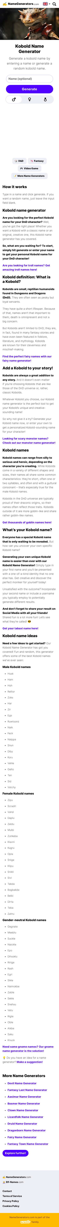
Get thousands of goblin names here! (27, 522)
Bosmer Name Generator (24, 1103)
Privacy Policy (11, 1201)
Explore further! (15, 1153)
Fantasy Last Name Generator (27, 1090)
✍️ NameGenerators (17, 1177)
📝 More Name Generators (29, 175)
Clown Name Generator (23, 1110)
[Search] (54, 4)
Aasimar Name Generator (24, 1096)
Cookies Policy (11, 1206)
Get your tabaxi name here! (20, 628)
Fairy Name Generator (22, 1137)
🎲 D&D (18, 160)
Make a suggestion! (30, 1062)
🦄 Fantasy (37, 160)
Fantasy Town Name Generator (28, 1143)
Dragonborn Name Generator (27, 1130)
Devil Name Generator (22, 1083)
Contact (7, 1191)
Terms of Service (12, 1196)
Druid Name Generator (22, 1123)
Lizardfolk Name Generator (25, 1117)
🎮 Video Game (29, 168)
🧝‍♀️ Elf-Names (13, 1182)
